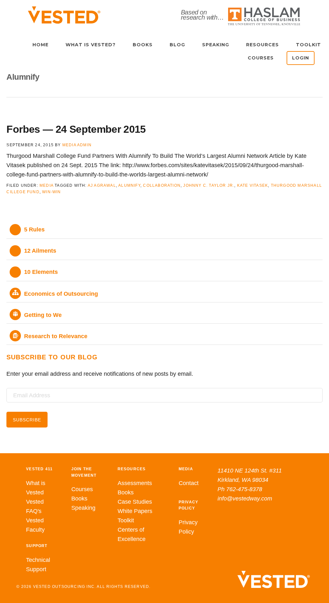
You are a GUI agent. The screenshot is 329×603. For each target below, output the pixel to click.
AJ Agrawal (102, 185)
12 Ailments (40, 251)
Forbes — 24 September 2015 (76, 129)
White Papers (135, 511)
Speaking (83, 508)
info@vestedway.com (245, 498)
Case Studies (135, 502)
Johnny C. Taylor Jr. (208, 185)
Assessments (135, 483)
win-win (51, 192)
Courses (82, 489)
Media (46, 185)
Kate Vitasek (252, 185)
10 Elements (41, 272)
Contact (189, 483)
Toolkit (126, 520)
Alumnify (129, 185)
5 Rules (34, 229)
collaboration (162, 185)
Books (79, 498)
